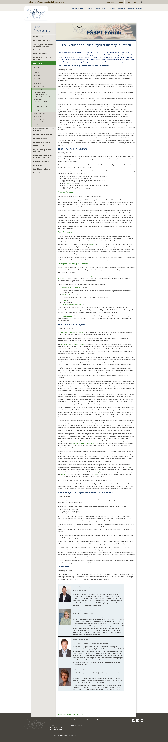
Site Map (97, 720)
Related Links (38, 165)
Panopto (127, 467)
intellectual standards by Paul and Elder (83, 443)
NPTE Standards (38, 146)
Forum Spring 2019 (39, 89)
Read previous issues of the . (70, 714)
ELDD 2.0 (36, 110)
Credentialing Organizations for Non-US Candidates (43, 45)
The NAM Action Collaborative (42, 97)
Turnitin (96, 474)
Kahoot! (62, 474)
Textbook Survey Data (41, 173)
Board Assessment (39, 104)
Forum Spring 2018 (39, 116)
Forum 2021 (37, 81)
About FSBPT (64, 720)
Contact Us (75, 720)
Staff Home (87, 720)
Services (128, 2)
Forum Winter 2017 (39, 119)
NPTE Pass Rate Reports (41, 142)
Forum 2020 (37, 83)
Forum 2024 (37, 72)
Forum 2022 (37, 78)
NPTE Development (40, 138)
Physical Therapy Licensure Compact (42, 151)
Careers (53, 720)
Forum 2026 (37, 67)
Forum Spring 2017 (39, 122)
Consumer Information (136, 9)
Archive (36, 124)
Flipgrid (96, 469)
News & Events (110, 2)
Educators (112, 9)
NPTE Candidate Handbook (42, 134)
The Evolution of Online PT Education (42, 107)
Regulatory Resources (41, 161)
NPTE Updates (38, 99)
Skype (101, 472)
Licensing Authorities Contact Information (43, 129)
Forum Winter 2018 (39, 113)
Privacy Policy (72, 735)
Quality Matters (67, 316)
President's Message (40, 92)
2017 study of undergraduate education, (72, 344)
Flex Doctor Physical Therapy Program (72, 332)
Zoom (107, 472)
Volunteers (122, 9)
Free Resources (41, 29)
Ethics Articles (38, 50)
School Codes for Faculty (41, 169)
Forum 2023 (37, 75)
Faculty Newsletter (40, 54)
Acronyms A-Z (38, 36)
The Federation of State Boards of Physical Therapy (44, 2)
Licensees (89, 9)
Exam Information (77, 9)
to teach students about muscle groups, (84, 276)
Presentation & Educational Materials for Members (42, 156)
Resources (120, 2)
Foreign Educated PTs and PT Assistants (43, 58)
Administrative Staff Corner (41, 94)
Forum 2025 (37, 70)
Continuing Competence (41, 40)
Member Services (100, 9)
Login (135, 2)
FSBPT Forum (37, 63)
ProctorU (91, 244)
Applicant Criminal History (41, 101)
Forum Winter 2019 (39, 86)
